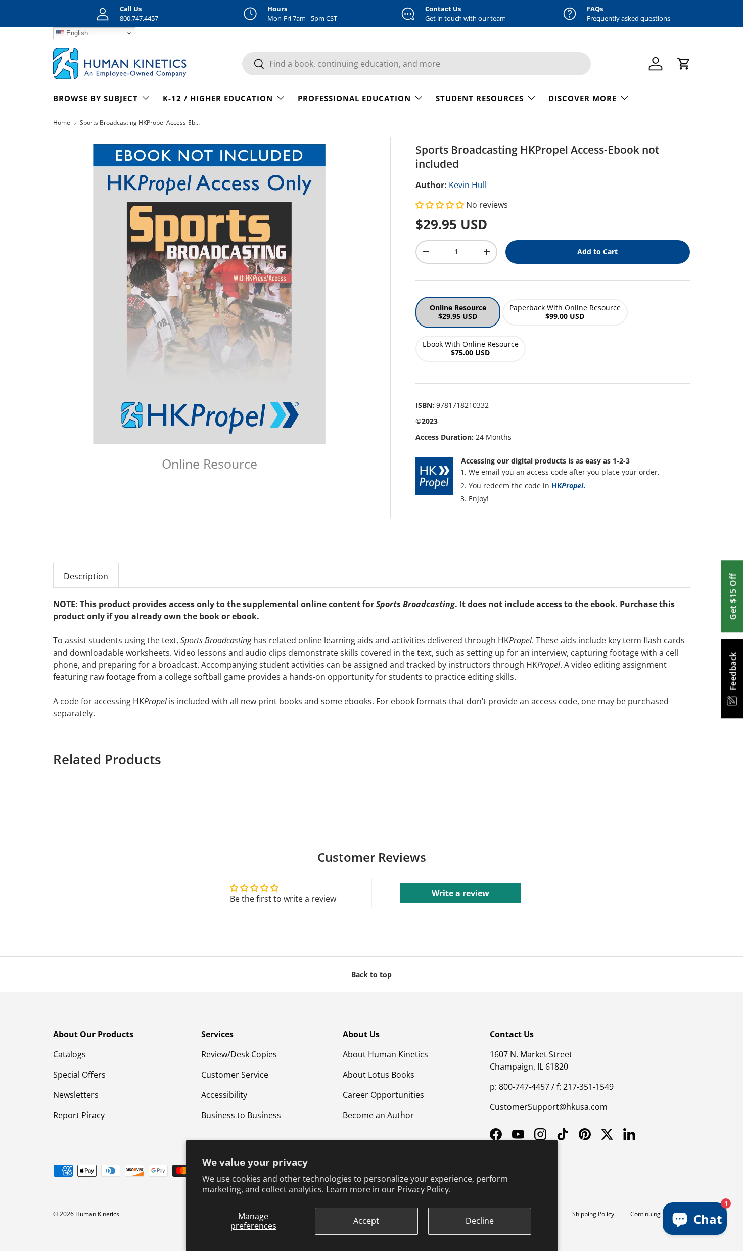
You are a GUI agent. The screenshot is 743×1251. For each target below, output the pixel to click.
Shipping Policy (593, 1214)
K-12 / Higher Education (218, 98)
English (76, 33)
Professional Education (354, 98)
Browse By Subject (95, 98)
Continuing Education (660, 1214)
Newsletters (76, 1094)
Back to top (371, 974)
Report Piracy (79, 1115)
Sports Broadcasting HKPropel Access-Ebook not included (140, 122)
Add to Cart (597, 251)
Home (61, 122)
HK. (568, 485)
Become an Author (378, 1115)
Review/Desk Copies (239, 1054)
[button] (440, 204)
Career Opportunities (383, 1094)
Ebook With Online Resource (471, 348)
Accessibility (224, 1094)
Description (86, 576)
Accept (366, 1220)
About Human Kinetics (385, 1054)
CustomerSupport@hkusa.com (549, 1107)
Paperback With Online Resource (565, 312)
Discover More (582, 98)
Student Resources (480, 98)
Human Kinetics (97, 1214)
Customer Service (234, 1074)
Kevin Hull (468, 185)
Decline (480, 1220)
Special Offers (79, 1074)
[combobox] (416, 63)
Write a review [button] (460, 893)
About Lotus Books (378, 1074)
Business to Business (241, 1115)
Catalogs (69, 1054)
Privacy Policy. (424, 1189)
